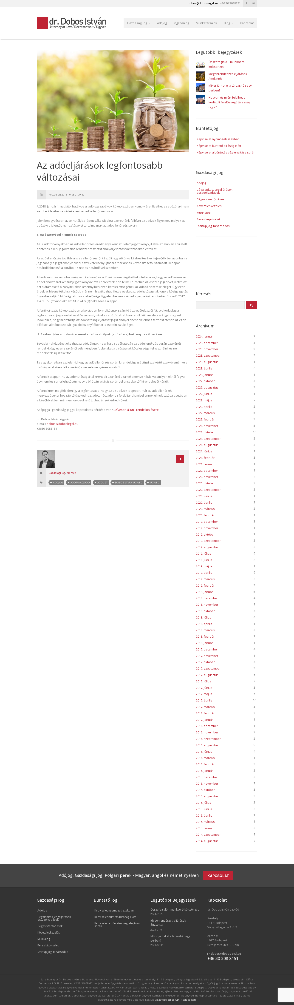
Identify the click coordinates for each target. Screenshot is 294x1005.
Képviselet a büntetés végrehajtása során (226, 152)
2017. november (207, 656)
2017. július (203, 681)
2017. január (204, 720)
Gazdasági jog (137, 23)
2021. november (207, 426)
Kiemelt (71, 472)
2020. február (205, 515)
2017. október (205, 662)
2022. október (205, 381)
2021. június (204, 451)
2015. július (203, 803)
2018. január (204, 643)
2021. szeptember (208, 439)
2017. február (205, 713)
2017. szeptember (208, 668)
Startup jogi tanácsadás (213, 226)
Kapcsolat (247, 23)
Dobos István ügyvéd (128, 482)
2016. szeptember (208, 739)
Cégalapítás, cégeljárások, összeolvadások (215, 191)
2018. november (207, 604)
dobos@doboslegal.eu (62, 424)
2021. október (205, 432)
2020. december (207, 470)
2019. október (205, 534)
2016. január (204, 771)
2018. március (205, 630)
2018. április (204, 624)
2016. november (207, 732)
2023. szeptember (208, 355)
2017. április (204, 700)
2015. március (205, 822)
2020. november (207, 477)
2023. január (204, 375)
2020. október (205, 483)
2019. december (207, 522)
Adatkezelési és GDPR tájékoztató (176, 999)
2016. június (204, 751)
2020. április (204, 502)
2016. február (205, 764)
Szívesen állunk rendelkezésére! (136, 410)
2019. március (205, 579)
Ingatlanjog (181, 23)
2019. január (204, 592)
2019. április (204, 573)
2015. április (204, 815)
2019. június (204, 560)
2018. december (207, 598)
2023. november (207, 349)
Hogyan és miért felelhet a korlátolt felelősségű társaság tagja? (229, 102)
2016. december (207, 726)
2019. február (205, 585)
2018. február (205, 636)
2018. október (205, 611)
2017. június (204, 688)
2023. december (207, 343)
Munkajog (203, 212)
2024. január (204, 336)
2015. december (207, 777)
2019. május (204, 566)
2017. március (205, 707)
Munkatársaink (206, 23)
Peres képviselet (208, 219)
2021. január (204, 464)
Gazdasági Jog (56, 472)
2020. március (205, 509)
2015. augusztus (207, 796)
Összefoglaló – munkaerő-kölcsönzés (174, 909)
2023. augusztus (207, 362)
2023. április (204, 368)
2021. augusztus (207, 445)
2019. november (207, 528)
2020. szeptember (208, 490)
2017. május (204, 694)
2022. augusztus (207, 387)
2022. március (205, 413)
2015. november (207, 783)
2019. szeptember (208, 541)
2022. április (204, 407)
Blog (227, 23)
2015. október (205, 790)
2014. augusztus (207, 841)
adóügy (102, 482)
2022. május (204, 400)
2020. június (204, 496)
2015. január (204, 828)
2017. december (207, 649)
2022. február (205, 419)
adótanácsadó (80, 482)
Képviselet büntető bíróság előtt (219, 146)
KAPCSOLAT (218, 875)
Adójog (162, 23)
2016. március (205, 758)
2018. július (203, 617)
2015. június (204, 809)
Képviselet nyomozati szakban (218, 139)
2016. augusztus (207, 745)
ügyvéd (154, 482)
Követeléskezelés (209, 206)
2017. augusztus (207, 675)
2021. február (205, 458)
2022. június (204, 394)
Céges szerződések (210, 199)
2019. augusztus (207, 547)
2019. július (203, 553)
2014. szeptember (208, 834)
